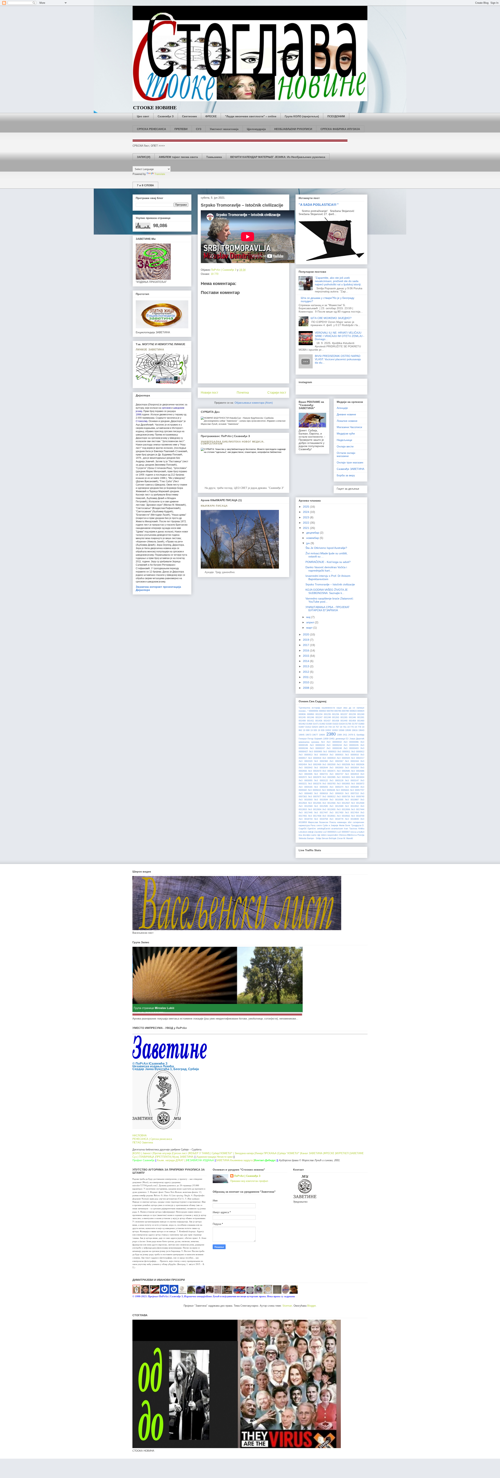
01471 (316, 724)
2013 (306, 666)
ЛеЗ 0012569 (305, 806)
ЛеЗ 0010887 (352, 799)
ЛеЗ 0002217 (357, 758)
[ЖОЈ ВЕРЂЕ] (205, 1292)
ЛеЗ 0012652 (352, 806)
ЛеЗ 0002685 (343, 771)
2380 (331, 734)
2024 (306, 511)
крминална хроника (309, 742)
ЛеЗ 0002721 (321, 774)
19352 (328, 730)
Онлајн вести (345, 446)
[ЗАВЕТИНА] (182, 1292)
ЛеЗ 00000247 (317, 748)
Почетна (243, 392)
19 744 (328, 727)
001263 (335, 717)
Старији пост (276, 392)
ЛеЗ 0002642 (305, 767)
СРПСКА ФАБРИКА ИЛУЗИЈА (340, 129)
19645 (301, 735)
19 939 (321, 730)
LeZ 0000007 (343, 832)
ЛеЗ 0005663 (342, 790)
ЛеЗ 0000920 (343, 758)
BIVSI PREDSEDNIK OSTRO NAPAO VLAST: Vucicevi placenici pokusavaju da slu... (338, 359)
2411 (345, 735)
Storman (287, 1305)
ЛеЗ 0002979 (314, 777)
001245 (302, 717)
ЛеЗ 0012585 (321, 806)
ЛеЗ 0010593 (305, 799)
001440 (343, 720)
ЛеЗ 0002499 (314, 764)
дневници (340, 738)
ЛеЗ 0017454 (352, 812)
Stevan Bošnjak (329, 838)
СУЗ (198, 129)
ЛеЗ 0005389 (352, 787)
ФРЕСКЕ (211, 116)
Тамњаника (214, 157)
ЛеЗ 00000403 (351, 748)
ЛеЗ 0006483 (305, 793)
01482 (322, 724)
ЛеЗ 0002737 (336, 774)
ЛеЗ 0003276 (314, 783)
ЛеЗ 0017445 (305, 812)
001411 (310, 720)
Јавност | (147, 1153)
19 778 (357, 727)
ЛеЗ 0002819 (352, 774)
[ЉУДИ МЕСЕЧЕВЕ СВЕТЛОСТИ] (174, 1292)
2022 (306, 522)
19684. (322, 735)
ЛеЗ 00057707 (357, 790)
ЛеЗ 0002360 (321, 761)
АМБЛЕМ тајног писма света (178, 157)
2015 (306, 655)
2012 (306, 671)
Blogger (311, 1305)
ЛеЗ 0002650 (336, 767)
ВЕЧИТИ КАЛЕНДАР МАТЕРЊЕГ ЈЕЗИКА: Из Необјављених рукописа (277, 157)
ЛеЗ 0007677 (314, 796)
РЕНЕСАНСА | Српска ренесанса (152, 1139)
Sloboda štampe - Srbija (310, 838)
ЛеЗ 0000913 (305, 754)
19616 (355, 730)
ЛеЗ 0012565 (314, 803)
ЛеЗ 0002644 (321, 767)
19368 (341, 730)
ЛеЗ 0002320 (305, 761)
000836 (302, 714)
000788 (345, 711)
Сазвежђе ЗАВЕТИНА (350, 468)
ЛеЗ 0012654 (314, 809)
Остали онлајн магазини (346, 454)
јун (308, 543)
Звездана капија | (244, 1153)
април (310, 622)
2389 (339, 735)
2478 (350, 735)
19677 (315, 735)
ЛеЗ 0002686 (357, 771)
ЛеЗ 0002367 (336, 761)
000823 (353, 711)
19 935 (313, 730)
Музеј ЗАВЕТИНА (182, 1156)
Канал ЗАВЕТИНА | (312, 1153)
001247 (318, 717)
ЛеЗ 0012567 (343, 803)
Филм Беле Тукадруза (350, 825)
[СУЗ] (210, 1292)
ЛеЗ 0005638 (328, 790)
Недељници (344, 440)
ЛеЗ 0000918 (314, 758)
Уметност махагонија (224, 129)
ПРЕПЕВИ (181, 129)
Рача (313, 825)
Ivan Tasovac (350, 828)
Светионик (189, 116)
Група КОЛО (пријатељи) (302, 116)
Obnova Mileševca (348, 835)
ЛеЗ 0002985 (329, 777)
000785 (337, 711)
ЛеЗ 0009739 (343, 796)
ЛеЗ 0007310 (352, 793)
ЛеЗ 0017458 (314, 816)
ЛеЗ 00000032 (334, 742)
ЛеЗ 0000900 (315, 751)
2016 (306, 650)
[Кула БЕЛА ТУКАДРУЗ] (145, 1292)
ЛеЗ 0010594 (321, 799)
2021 (306, 527)
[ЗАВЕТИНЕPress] (164, 1292)
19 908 (306, 730)
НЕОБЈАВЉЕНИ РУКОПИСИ (293, 129)
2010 (306, 682)
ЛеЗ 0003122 (321, 780)
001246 (310, 717)
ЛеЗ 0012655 (329, 809)
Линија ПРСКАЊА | (266, 1153)
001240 (360, 714)
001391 (360, 717)
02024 (315, 727)
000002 (322, 711)
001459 (352, 720)
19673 (308, 735)
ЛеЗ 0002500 (329, 764)
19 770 (214, 273)
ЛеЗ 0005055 (321, 787)
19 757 (335, 727)
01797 (355, 724)
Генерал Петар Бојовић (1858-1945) (317, 738)
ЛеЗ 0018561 (329, 816)
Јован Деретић (356, 738)
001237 (343, 714)
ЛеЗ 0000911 (343, 751)
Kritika (361, 828)
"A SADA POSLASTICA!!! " (319, 204)
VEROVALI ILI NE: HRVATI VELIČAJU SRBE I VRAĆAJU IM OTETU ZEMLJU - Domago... (339, 336)
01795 (348, 724)
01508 (329, 724)
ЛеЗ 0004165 (305, 787)
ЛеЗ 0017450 (336, 812)
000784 (330, 711)
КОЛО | (137, 1153)
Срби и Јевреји (330, 825)
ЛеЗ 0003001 (343, 777)
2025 (306, 506)
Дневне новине (346, 414)
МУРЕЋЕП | (343, 1153)
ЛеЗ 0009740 (357, 796)
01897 (301, 727)
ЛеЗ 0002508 (343, 764)
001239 (352, 714)
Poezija (360, 835)
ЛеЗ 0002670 (314, 771)
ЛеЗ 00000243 (317, 745)
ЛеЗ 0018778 (336, 819)
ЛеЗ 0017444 (357, 809)
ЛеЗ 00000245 (351, 745)
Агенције (342, 407)
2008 (306, 687)
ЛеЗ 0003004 (357, 777)
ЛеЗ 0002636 (357, 764)
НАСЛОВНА (139, 1135)
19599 (348, 730)
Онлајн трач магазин (350, 462)
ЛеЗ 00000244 (334, 745)
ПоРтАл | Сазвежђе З (247, 1175)
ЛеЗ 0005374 (336, 787)
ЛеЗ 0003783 (329, 783)
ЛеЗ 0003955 (343, 783)
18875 (321, 727)
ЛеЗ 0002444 (352, 761)
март (309, 627)
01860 (361, 724)
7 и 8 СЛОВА (145, 185)
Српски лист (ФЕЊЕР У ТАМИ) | (191, 1153)
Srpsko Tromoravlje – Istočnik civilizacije (330, 584)
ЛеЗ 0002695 (305, 774)
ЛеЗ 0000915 (336, 754)
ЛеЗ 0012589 (336, 806)
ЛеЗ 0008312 (329, 796)
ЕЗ (347, 738)
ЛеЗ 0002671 (329, 771)
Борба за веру (346, 475)
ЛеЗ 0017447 (321, 812)
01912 (308, 727)
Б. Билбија (359, 735)
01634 (342, 724)
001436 (318, 720)
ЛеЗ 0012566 (329, 803)
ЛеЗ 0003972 (357, 783)
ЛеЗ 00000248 (334, 748)
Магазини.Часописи (349, 427)
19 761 (343, 727)
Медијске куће (346, 433)
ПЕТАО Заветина (142, 1142)
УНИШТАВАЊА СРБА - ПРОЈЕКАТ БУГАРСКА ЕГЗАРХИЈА (327, 609)
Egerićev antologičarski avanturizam (325, 828)
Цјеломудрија (256, 129)
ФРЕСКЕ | (330, 1153)
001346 (352, 717)
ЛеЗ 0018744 (305, 819)
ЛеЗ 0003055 (305, 780)
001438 (335, 720)
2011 (306, 677)
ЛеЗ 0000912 (357, 751)
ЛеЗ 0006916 (321, 793)
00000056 (313, 711)
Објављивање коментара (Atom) (254, 402)
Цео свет (143, 116)
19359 (335, 730)
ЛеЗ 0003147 (352, 780)
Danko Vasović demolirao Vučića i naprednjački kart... (326, 569)
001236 (335, 714)
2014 (306, 661)
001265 (343, 717)
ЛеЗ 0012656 (343, 809)
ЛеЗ (323, 742)
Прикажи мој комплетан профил (249, 1181)
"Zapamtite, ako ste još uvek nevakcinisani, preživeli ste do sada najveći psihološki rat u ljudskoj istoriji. (338, 281)
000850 (310, 714)
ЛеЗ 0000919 (329, 758)
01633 (335, 724)
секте (319, 825)
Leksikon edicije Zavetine (310, 832)
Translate (159, 174)
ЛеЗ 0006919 (336, 793)
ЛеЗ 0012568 (357, 803)
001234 (318, 714)
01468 (309, 724)
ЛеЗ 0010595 (336, 799)
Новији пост (209, 392)
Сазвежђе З (166, 116)
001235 (327, 714)
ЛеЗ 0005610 (314, 790)
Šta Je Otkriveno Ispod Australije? (326, 547)
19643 (361, 730)
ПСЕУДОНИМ (336, 116)
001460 (360, 720)
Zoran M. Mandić (345, 838)
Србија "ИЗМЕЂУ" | (289, 1153)
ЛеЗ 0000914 (321, 754)
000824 (360, 711)
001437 (327, 720)
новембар (313, 537)
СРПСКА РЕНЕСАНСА (151, 129)
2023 (306, 517)
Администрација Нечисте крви (215, 1156)
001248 (327, 717)
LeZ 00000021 (330, 832)
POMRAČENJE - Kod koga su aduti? (328, 561)
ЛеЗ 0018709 (357, 816)
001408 (302, 720)
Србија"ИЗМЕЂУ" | (222, 1153)
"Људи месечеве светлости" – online (250, 116)
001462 (302, 724)
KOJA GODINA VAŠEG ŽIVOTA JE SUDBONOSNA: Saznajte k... (326, 591)
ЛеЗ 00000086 (351, 742)
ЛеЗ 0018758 (321, 819)
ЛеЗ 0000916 (352, 754)
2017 (306, 645)
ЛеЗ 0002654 (352, 767)
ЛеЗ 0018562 (343, 816)
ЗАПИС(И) (143, 157)
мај (308, 617)
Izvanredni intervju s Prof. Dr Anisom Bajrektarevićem (327, 577)
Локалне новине (347, 420)
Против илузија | (162, 1153)
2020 (306, 634)
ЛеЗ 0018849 (352, 819)
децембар (313, 532)
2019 (306, 639)
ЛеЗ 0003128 (336, 780)
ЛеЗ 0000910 (329, 751)
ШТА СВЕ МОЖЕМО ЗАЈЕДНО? (331, 318)
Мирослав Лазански (318, 822)
